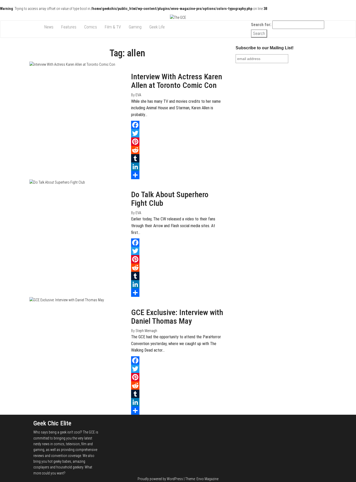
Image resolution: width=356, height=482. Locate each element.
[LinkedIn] (178, 166)
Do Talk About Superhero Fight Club (169, 199)
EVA (138, 95)
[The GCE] (34, 27)
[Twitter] (178, 133)
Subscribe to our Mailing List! (264, 48)
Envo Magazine (207, 479)
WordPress (175, 479)
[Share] (178, 175)
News (48, 27)
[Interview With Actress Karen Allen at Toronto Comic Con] (72, 64)
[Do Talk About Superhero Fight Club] (57, 182)
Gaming (135, 27)
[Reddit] (178, 150)
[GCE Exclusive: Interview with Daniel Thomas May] (66, 300)
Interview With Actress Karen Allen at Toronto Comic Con (176, 81)
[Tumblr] (178, 158)
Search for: (261, 24)
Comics (90, 27)
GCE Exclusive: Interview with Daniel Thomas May (177, 317)
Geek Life (157, 27)
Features (68, 27)
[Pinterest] (178, 141)
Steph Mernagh (146, 331)
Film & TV (113, 27)
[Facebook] (178, 125)
